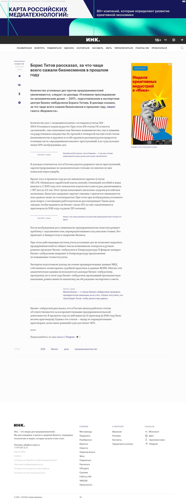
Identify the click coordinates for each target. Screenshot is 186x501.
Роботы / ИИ (142, 48)
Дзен (151, 436)
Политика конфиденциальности (28, 464)
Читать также (69, 289)
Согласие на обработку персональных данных (35, 460)
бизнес (54, 349)
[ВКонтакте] (165, 40)
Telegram (153, 444)
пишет (111, 107)
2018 (43, 349)
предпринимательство (86, 349)
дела (66, 349)
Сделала (69, 48)
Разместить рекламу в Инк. (144, 147)
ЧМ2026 (83, 481)
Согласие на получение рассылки (29, 473)
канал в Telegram (66, 336)
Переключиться (124, 48)
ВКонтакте (153, 432)
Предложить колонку (122, 444)
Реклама (116, 436)
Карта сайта (19, 452)
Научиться (83, 48)
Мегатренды (86, 432)
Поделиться (54, 48)
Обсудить (97, 48)
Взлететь (39, 48)
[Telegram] (182, 40)
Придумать (85, 436)
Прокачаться (159, 48)
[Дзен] (174, 40)
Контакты (117, 440)
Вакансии (117, 432)
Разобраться (24, 48)
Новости (84, 448)
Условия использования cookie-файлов (31, 469)
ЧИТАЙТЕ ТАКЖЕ (44, 155)
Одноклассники (156, 440)
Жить (109, 48)
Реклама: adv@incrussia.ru (27, 445)
